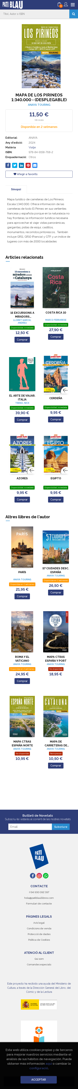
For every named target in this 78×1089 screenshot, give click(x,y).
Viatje (32, 147)
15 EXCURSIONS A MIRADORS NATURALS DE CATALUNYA (22, 314)
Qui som (39, 958)
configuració (38, 1068)
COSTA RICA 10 (56, 312)
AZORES (22, 478)
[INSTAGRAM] (39, 875)
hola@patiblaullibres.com (39, 898)
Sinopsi (16, 189)
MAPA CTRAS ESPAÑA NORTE (22, 743)
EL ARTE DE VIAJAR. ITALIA (22, 397)
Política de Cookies (39, 939)
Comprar (22, 339)
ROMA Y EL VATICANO (22, 658)
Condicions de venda (39, 928)
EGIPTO (56, 478)
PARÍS (22, 572)
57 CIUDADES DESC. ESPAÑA (55, 570)
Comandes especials (39, 964)
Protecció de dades (39, 934)
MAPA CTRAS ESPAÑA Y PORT (56, 658)
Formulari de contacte (39, 903)
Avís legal (39, 922)
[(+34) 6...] (45, 875)
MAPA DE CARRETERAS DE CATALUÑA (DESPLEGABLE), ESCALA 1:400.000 (56, 743)
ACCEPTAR (38, 1079)
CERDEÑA (55, 398)
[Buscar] (73, 14)
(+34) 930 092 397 (39, 892)
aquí (49, 1063)
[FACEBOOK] (32, 875)
